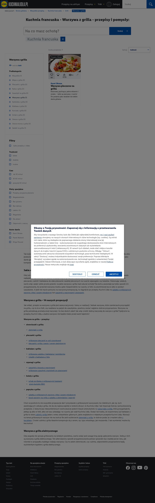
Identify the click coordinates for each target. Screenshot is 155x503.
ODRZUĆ (95, 274)
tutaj (72, 264)
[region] (77, 251)
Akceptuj (113, 274)
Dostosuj (77, 274)
